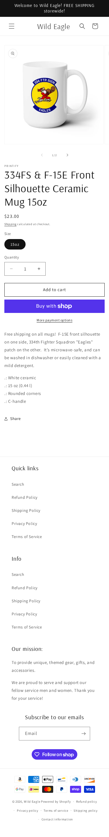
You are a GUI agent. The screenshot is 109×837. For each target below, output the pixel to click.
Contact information (57, 819)
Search (18, 484)
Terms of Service (27, 536)
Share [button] (15, 418)
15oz (14, 244)
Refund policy (86, 801)
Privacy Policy (24, 523)
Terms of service (56, 810)
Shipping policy (86, 810)
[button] (11, 26)
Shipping (10, 224)
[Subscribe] (83, 733)
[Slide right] (67, 155)
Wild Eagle (32, 801)
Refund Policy (24, 497)
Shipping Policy (26, 510)
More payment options (54, 320)
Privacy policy (27, 810)
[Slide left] (41, 155)
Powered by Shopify (56, 801)
